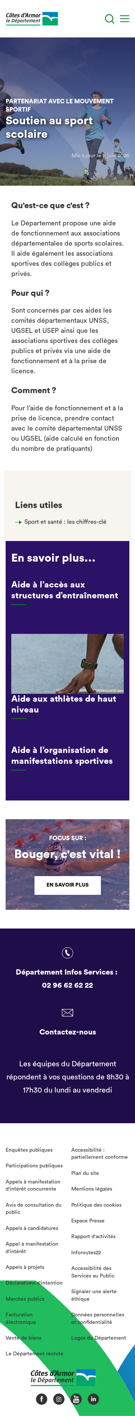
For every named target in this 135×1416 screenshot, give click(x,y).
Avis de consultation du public (34, 1209)
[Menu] (124, 19)
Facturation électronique (21, 1318)
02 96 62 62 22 (67, 985)
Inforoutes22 (86, 1252)
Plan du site (85, 1173)
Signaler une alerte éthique (94, 1295)
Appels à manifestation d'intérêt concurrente (33, 1185)
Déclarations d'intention (34, 1283)
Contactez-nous (67, 1032)
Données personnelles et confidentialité (97, 1318)
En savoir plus (67, 885)
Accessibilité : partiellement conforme (99, 1154)
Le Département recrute (34, 1353)
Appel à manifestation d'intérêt (32, 1248)
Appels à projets (25, 1267)
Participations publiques (34, 1166)
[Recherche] (109, 19)
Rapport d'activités (93, 1236)
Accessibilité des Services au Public (92, 1272)
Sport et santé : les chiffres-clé (65, 522)
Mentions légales (91, 1189)
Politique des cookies (96, 1205)
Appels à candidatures (32, 1228)
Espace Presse (88, 1221)
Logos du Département (98, 1338)
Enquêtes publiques (29, 1150)
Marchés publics (25, 1299)
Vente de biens (23, 1338)
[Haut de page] (116, 1384)
